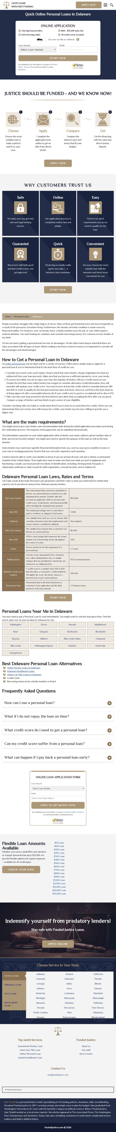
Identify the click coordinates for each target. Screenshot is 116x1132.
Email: (62, 45)
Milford (43, 639)
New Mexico (98, 1008)
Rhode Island (98, 1017)
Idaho (69, 983)
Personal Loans (21, 316)
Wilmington (15, 624)
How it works (86, 1054)
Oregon (40, 1017)
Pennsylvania (69, 1017)
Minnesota (69, 998)
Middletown (100, 624)
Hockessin (72, 631)
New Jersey (69, 1008)
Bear (15, 631)
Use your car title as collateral (61, 39)
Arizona (69, 974)
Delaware (69, 979)
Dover (44, 624)
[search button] (111, 5)
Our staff (86, 1050)
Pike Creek (15, 646)
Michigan (40, 998)
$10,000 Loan (59, 887)
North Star (100, 646)
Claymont (100, 639)
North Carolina (40, 1012)
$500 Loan (59, 863)
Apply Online (58, 944)
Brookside (100, 631)
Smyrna (15, 639)
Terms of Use (29, 67)
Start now (58, 289)
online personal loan (15, 364)
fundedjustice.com (54, 1127)
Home (8, 316)
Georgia (41, 983)
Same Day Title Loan (30, 1050)
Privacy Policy (71, 812)
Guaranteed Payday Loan (30, 1046)
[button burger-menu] (105, 5)
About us (86, 1046)
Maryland (98, 993)
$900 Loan (59, 876)
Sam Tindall (10, 1102)
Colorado (40, 979)
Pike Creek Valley (72, 639)
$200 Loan (59, 849)
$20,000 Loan (59, 890)
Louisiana (69, 993)
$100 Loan (59, 846)
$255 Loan (59, 853)
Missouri (40, 1003)
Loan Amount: (24, 45)
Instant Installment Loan (30, 1057)
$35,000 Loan (59, 893)
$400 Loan (59, 860)
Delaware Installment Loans (21, 671)
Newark (72, 624)
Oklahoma (98, 1012)
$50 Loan (59, 843)
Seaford (72, 646)
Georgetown (15, 653)
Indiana (40, 988)
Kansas (98, 988)
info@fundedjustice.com (58, 1075)
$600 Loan (59, 866)
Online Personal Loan (30, 1054)
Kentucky (40, 993)
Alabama (40, 974)
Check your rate (21, 869)
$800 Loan (59, 873)
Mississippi (98, 998)
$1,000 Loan (59, 880)
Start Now (58, 58)
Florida (98, 979)
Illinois (98, 983)
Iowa (69, 988)
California (98, 974)
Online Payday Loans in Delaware (23, 668)
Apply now (89, 5)
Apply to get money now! (58, 805)
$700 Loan (59, 870)
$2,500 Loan (59, 883)
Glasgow (43, 631)
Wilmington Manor (44, 646)
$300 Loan (59, 856)
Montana (69, 1003)
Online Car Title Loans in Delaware (24, 674)
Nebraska (98, 1003)
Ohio (69, 1012)
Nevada (40, 1008)
